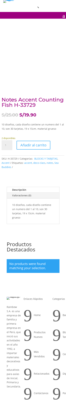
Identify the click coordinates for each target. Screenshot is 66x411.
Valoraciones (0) (21, 195)
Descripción (19, 189)
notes (50, 163)
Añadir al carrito (33, 145)
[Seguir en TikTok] (60, 3)
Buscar (32, 6)
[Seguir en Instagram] (45, 3)
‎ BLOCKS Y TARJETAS (46, 158)
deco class (39, 163)
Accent (6, 163)
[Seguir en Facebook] (52, 3)
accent (28, 163)
